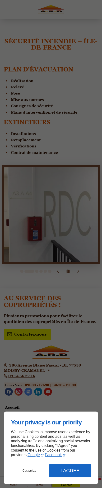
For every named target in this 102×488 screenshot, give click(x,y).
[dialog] (51, 448)
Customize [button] (29, 470)
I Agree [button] (69, 470)
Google (34, 455)
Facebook (53, 455)
